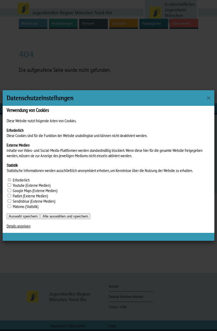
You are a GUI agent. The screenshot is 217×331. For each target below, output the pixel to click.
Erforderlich (21, 180)
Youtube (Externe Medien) (32, 185)
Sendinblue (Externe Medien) (34, 201)
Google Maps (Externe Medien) (35, 190)
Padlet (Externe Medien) (30, 195)
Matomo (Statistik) (25, 206)
